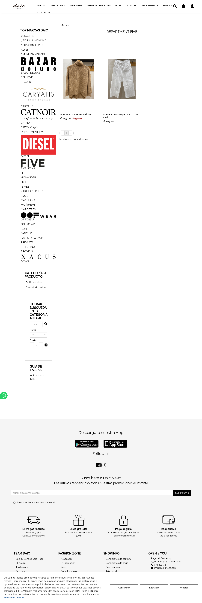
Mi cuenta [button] (21, 563)
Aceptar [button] (184, 587)
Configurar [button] (124, 587)
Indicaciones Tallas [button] (37, 377)
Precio (33, 340)
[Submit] (45, 345)
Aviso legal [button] (111, 571)
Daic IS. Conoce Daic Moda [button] (29, 559)
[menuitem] (41, 5)
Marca (33, 330)
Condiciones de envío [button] (117, 563)
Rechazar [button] (154, 587)
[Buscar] (44, 324)
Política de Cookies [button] (14, 597)
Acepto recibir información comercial (36, 502)
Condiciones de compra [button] (118, 559)
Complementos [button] (69, 571)
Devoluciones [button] (113, 567)
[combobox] (38, 335)
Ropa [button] (63, 567)
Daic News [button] (21, 571)
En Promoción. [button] (34, 282)
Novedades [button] (66, 559)
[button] (19, 6)
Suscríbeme (182, 492)
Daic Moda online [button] (36, 287)
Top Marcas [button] (22, 567)
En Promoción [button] (68, 563)
